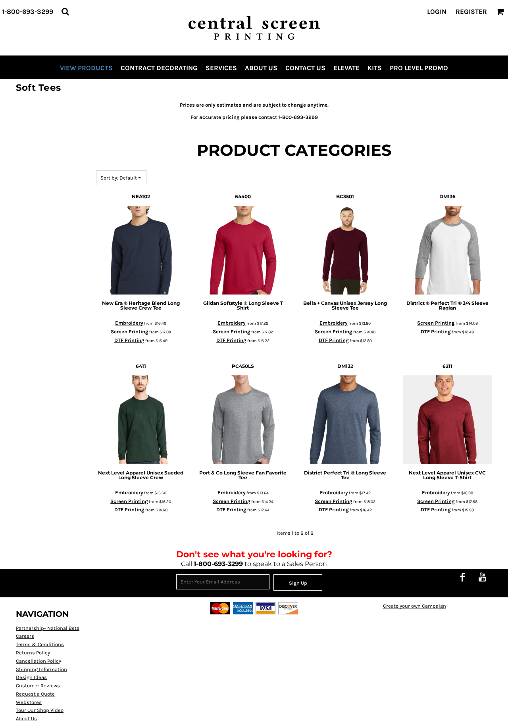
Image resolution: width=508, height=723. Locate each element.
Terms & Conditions (40, 644)
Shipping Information (41, 669)
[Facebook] (462, 577)
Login (436, 11)
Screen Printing (129, 332)
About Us (26, 718)
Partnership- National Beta (47, 628)
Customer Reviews (38, 686)
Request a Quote (35, 694)
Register (471, 11)
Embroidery (129, 323)
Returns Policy (33, 653)
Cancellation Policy (38, 661)
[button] (65, 11)
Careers (25, 636)
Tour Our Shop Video (40, 710)
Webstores (29, 702)
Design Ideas (31, 677)
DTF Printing (129, 340)
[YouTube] (482, 577)
